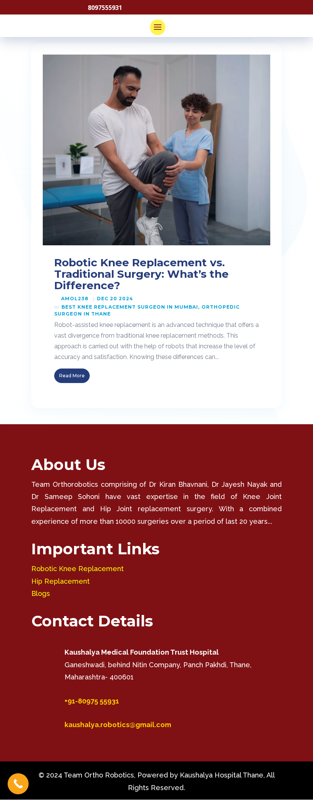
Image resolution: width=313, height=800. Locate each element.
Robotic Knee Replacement (77, 569)
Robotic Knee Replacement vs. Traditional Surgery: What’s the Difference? (141, 274)
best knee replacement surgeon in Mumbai (129, 307)
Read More (72, 375)
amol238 (75, 298)
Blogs (40, 593)
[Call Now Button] (18, 783)
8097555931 (105, 7)
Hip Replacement (60, 581)
